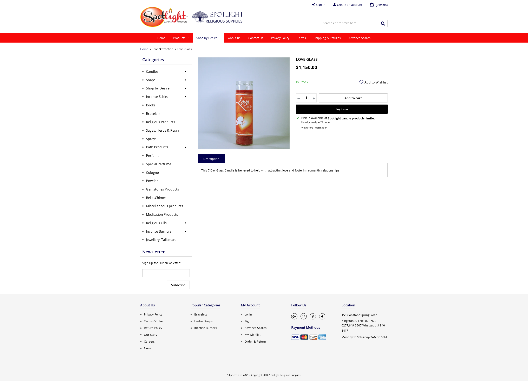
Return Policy (153, 328)
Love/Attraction (162, 49)
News (148, 348)
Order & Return (255, 341)
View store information (314, 127)
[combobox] (353, 23)
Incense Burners (205, 328)
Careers (149, 341)
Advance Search (256, 328)
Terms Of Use (153, 321)
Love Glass (184, 49)
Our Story (150, 335)
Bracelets (200, 314)
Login (248, 314)
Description (211, 159)
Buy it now (342, 109)
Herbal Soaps (203, 321)
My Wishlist (252, 335)
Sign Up (250, 321)
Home (144, 49)
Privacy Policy (153, 314)
